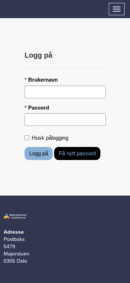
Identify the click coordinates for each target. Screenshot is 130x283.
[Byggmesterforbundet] (5, 7)
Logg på (38, 153)
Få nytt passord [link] (77, 153)
